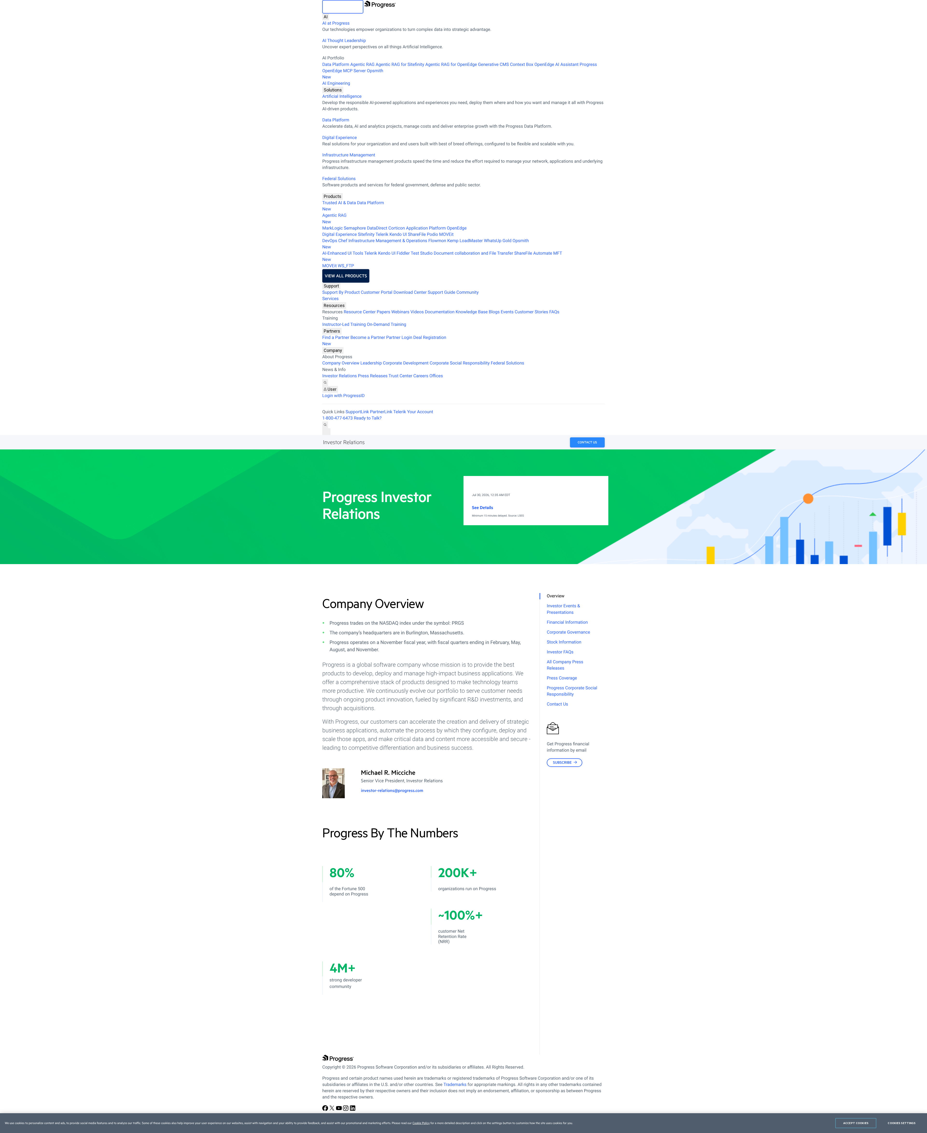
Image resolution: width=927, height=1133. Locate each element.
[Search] (325, 382)
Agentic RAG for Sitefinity (400, 64)
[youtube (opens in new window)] (339, 1109)
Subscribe (562, 762)
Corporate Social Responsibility (460, 363)
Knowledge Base (472, 312)
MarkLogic (332, 228)
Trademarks (454, 1084)
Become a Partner (368, 337)
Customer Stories (531, 312)
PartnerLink (381, 411)
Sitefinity (366, 234)
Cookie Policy (421, 1123)
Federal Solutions (339, 178)
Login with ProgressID (343, 395)
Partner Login (399, 337)
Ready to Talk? (368, 418)
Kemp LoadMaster (465, 240)
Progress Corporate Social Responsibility (572, 691)
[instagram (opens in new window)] (346, 1109)
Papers (383, 312)
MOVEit (446, 234)
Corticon (396, 228)
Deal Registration (384, 340)
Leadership (371, 363)
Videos (417, 312)
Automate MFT (442, 256)
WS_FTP (346, 265)
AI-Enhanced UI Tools (342, 253)
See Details (482, 507)
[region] (463, 1123)
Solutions (333, 89)
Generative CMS (493, 64)
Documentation (440, 312)
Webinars (400, 312)
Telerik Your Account (413, 411)
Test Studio (422, 253)
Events (507, 312)
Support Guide (441, 292)
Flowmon (437, 240)
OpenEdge (457, 228)
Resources (334, 305)
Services (330, 298)
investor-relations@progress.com (392, 790)
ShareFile (417, 234)
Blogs (494, 312)
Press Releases (372, 375)
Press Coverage (562, 678)
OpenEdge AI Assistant (556, 64)
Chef (342, 240)
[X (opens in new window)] (332, 1109)
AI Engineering (336, 83)
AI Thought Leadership (344, 40)
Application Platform (426, 228)
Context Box (521, 64)
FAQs (554, 312)
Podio (432, 234)
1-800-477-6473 (337, 418)
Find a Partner (335, 337)
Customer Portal (377, 292)
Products (332, 196)
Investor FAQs (560, 652)
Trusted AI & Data (339, 202)
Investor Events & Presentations (563, 609)
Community (467, 292)
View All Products (346, 276)
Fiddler (403, 253)
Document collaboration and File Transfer (473, 253)
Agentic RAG (362, 64)
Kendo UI (398, 234)
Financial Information (567, 622)
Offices (436, 375)
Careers (420, 375)
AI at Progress (336, 23)
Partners (332, 331)
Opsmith (352, 74)
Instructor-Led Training (344, 324)
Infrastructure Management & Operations (387, 240)
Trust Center (400, 375)
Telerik (382, 234)
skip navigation (342, 6)
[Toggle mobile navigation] (326, 431)
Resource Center (360, 312)
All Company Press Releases (565, 665)
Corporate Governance (568, 632)
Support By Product (341, 292)
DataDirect (377, 228)
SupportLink (357, 411)
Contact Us (587, 442)
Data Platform (335, 64)
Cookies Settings (901, 1123)
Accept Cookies (855, 1123)
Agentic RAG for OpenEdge (451, 64)
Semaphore (355, 228)
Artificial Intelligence (342, 96)
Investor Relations (339, 375)
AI (326, 16)
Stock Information (564, 642)
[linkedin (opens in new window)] (353, 1109)
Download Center (410, 292)
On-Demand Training (386, 324)
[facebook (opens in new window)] (325, 1109)
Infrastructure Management (348, 155)
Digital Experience (339, 137)
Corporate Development (405, 363)
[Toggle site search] (325, 424)
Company (333, 350)
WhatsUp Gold (497, 240)
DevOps (329, 240)
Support (331, 285)
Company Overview (340, 363)
